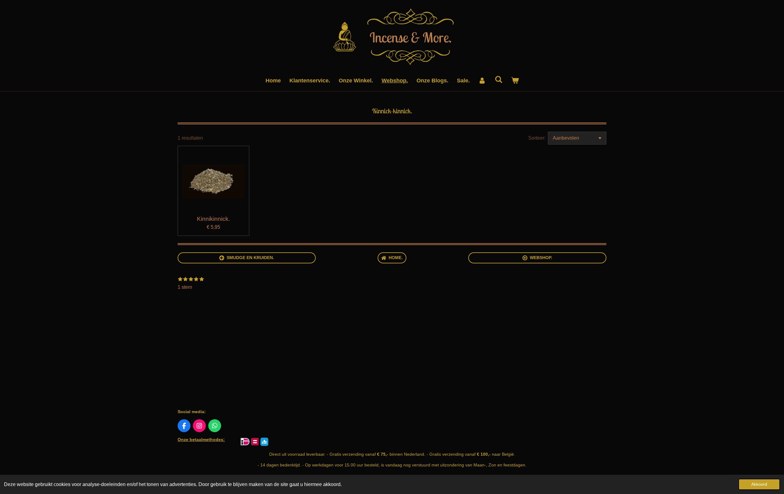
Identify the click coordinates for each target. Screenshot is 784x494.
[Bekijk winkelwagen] (515, 80)
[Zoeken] (498, 80)
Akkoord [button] (759, 484)
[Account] (482, 80)
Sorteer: (536, 138)
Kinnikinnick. (213, 219)
